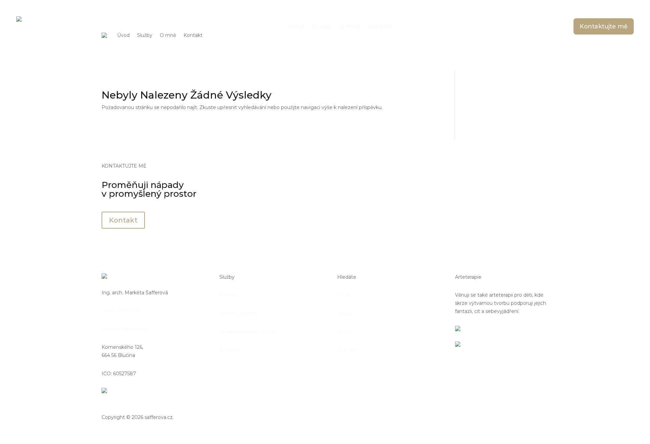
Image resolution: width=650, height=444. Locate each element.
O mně (168, 35)
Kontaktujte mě (604, 26)
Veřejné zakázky (238, 313)
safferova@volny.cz (124, 329)
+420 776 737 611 (122, 311)
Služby (144, 35)
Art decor (230, 350)
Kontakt (192, 35)
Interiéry (229, 295)
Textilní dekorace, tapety (247, 332)
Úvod (123, 35)
